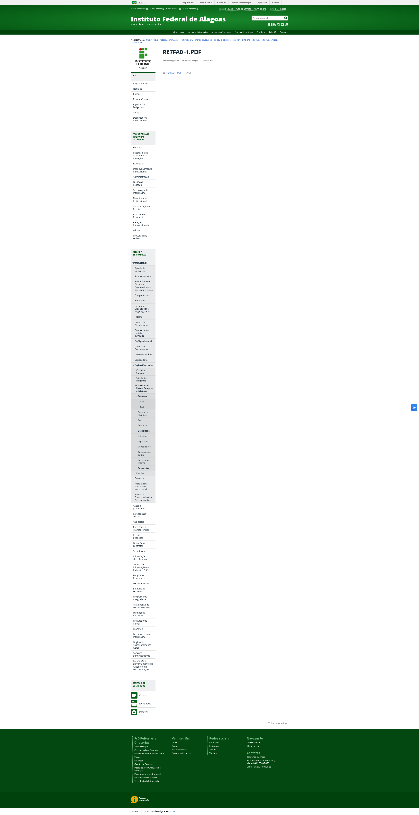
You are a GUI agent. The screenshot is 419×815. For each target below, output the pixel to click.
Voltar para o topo (278, 723)
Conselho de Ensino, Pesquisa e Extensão (232, 40)
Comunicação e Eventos (146, 750)
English (283, 9)
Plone (172, 811)
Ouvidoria (260, 32)
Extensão (138, 760)
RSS (286, 24)
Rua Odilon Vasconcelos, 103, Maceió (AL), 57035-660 (261, 762)
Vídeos (142, 695)
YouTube (274, 24)
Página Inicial (152, 40)
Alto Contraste (243, 9)
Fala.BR (272, 32)
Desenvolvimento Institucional (149, 753)
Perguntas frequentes (182, 753)
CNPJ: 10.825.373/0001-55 (259, 766)
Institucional (187, 40)
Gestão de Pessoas (143, 764)
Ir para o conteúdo (139, 9)
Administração (141, 746)
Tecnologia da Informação (147, 781)
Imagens (143, 711)
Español (274, 9)
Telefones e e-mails (256, 757)
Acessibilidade (226, 9)
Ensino (137, 757)
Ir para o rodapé (190, 9)
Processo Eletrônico (244, 32)
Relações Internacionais (145, 777)
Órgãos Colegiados (203, 40)
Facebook (270, 24)
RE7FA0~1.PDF (173, 72)
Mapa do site (260, 9)
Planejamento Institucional (147, 774)
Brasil (141, 2)
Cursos (175, 742)
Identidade (145, 703)
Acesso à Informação (198, 32)
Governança (178, 32)
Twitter (282, 24)
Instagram (278, 24)
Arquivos (256, 40)
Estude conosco (179, 749)
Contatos (284, 32)
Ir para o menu (157, 9)
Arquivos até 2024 (270, 40)
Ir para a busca (173, 9)
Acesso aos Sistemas (221, 32)
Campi (175, 746)
